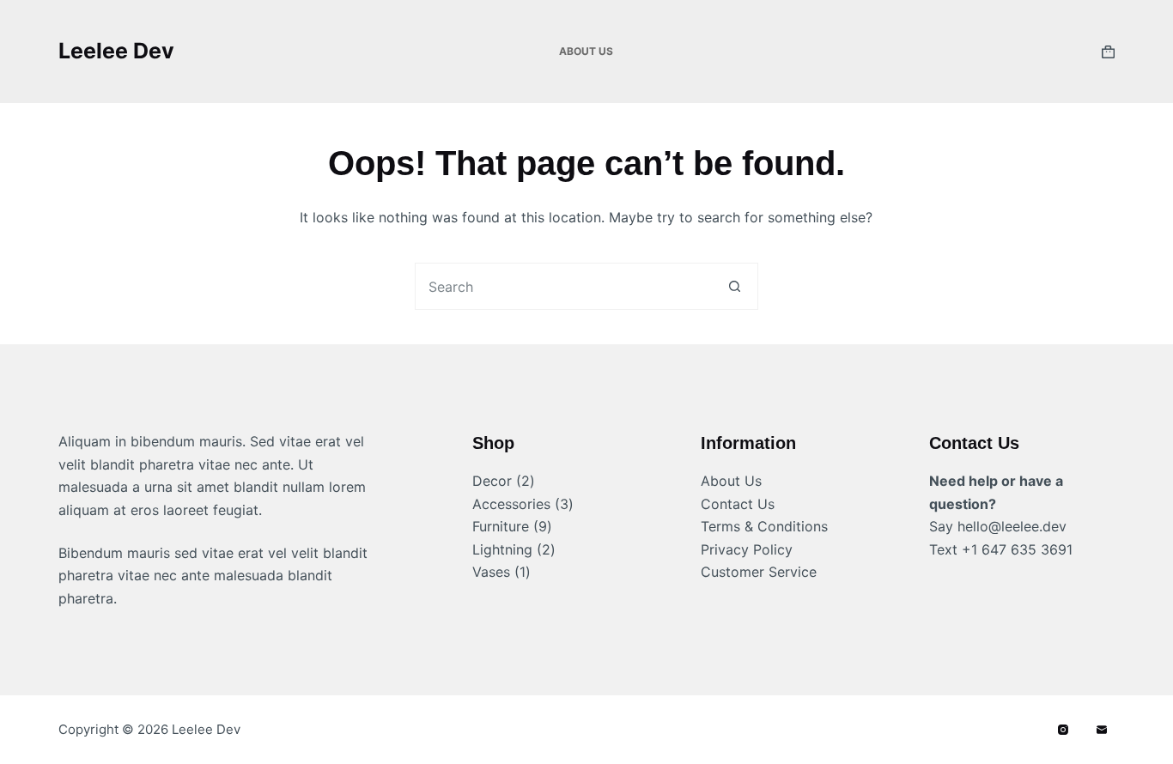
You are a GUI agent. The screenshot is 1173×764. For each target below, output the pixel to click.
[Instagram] (1063, 730)
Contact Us (738, 503)
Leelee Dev (116, 51)
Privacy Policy (747, 549)
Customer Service (759, 571)
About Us (586, 51)
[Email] (1102, 730)
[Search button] (734, 286)
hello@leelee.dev (1012, 526)
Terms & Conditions (764, 526)
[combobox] (564, 286)
